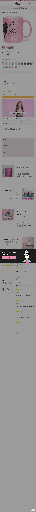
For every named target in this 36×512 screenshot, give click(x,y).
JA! (9, 257)
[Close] (35, 250)
